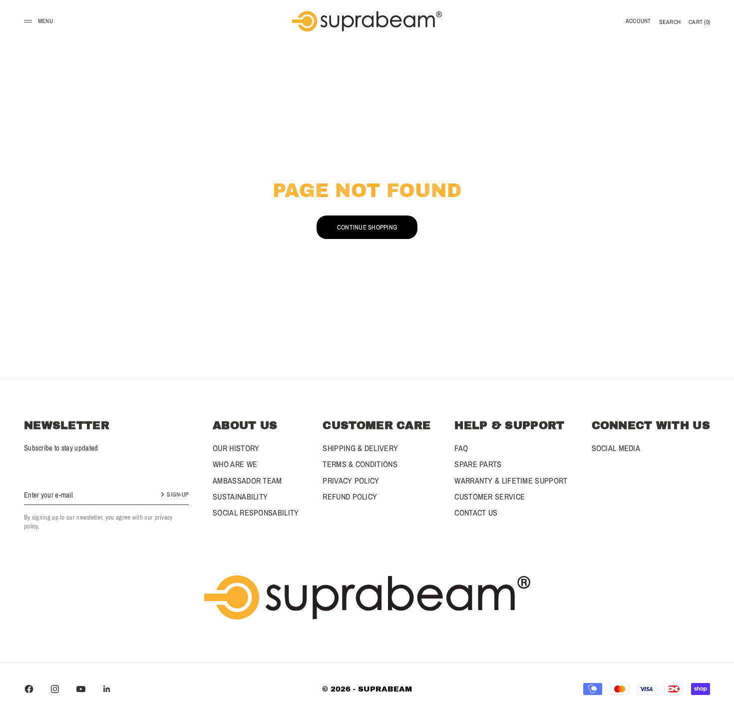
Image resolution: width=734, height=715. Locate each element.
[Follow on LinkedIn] (107, 689)
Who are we (235, 464)
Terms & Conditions (360, 464)
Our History (236, 448)
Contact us (475, 512)
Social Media (616, 448)
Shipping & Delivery (360, 448)
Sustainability (240, 496)
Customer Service (489, 496)
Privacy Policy (351, 480)
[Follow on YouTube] (81, 689)
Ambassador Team (247, 480)
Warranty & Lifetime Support (510, 480)
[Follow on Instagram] (55, 689)
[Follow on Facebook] (29, 689)
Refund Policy (350, 496)
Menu (45, 21)
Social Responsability (256, 512)
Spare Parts (477, 464)
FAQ (461, 448)
